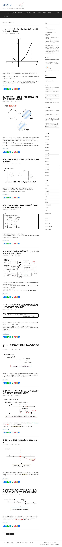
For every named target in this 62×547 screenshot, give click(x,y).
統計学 (5, 16)
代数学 (39, 12)
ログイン (46, 220)
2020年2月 (47, 155)
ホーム (4, 12)
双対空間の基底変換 (49, 99)
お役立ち (46, 182)
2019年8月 (47, 172)
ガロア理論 (47, 185)
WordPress (47, 544)
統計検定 (46, 202)
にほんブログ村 (48, 68)
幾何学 (44, 12)
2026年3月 (47, 139)
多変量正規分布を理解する (50, 110)
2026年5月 (47, 136)
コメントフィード (48, 226)
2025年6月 (47, 147)
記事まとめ (8, 542)
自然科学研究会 (48, 205)
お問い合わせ (28, 12)
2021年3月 (47, 153)
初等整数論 (47, 191)
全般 (34, 12)
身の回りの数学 (48, 213)
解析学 (49, 12)
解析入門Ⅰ (47, 207)
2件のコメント (18, 395)
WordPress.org (48, 229)
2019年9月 (47, 169)
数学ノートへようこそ (49, 128)
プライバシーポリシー (24, 542)
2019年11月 (47, 164)
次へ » (12, 533)
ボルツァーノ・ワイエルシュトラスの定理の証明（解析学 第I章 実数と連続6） (52, 119)
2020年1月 (47, 158)
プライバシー (20, 12)
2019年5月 (47, 175)
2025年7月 (47, 144)
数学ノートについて (12, 12)
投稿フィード (47, 223)
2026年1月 (47, 142)
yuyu (11, 33)
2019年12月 (47, 161)
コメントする (17, 33)
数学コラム (47, 193)
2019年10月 (47, 167)
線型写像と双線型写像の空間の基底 (52, 102)
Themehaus (57, 544)
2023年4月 (47, 150)
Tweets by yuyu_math (49, 80)
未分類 (46, 196)
